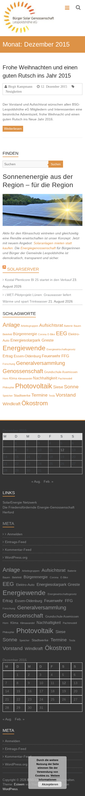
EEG (61, 333)
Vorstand (66, 395)
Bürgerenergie (25, 334)
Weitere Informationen (49, 777)
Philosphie (8, 387)
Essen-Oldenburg (27, 356)
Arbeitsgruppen (29, 325)
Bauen (77, 325)
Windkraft (12, 403)
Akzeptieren (50, 784)
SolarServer (23, 269)
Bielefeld (7, 334)
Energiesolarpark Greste (32, 340)
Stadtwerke (22, 395)
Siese (58, 387)
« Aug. (36, 481)
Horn (5, 378)
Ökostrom (34, 403)
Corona (42, 334)
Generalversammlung (40, 363)
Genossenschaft (23, 371)
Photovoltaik (33, 386)
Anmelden (14, 534)
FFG (65, 356)
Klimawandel (25, 378)
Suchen (56, 164)
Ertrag (8, 356)
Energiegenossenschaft (38, 248)
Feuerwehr (51, 356)
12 (62, 450)
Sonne (71, 387)
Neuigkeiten (14, 91)
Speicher (8, 395)
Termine (39, 395)
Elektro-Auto (25, 585)
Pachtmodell (65, 378)
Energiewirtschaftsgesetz (61, 349)
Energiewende (24, 348)
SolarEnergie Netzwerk (20, 502)
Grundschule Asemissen (60, 372)
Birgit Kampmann (20, 86)
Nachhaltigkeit (45, 378)
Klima (13, 378)
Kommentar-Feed (18, 550)
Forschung (9, 364)
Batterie (68, 325)
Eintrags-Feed (15, 542)
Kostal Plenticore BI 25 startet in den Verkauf (38, 280)
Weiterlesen (13, 128)
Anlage (11, 325)
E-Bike (51, 334)
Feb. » (48, 481)
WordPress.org (16, 557)
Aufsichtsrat (51, 325)
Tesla (52, 395)
